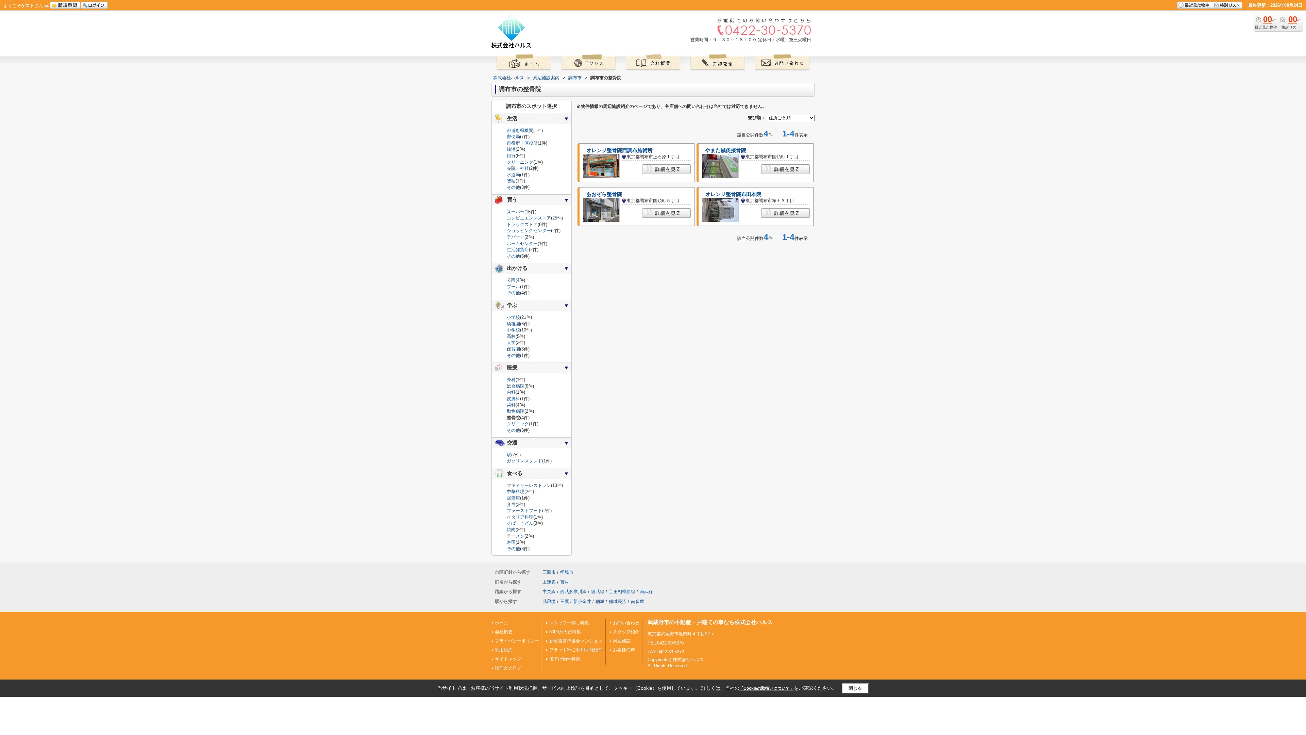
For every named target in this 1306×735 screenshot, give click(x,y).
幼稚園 (513, 323)
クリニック (518, 423)
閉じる (855, 688)
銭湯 (511, 149)
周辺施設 (622, 640)
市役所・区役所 (522, 143)
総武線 (597, 591)
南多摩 (637, 601)
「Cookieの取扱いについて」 (766, 688)
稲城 (600, 601)
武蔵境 (549, 601)
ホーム (501, 622)
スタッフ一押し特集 (569, 622)
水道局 (513, 174)
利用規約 (504, 649)
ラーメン (515, 536)
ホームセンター (522, 243)
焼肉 (511, 529)
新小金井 (582, 601)
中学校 (513, 329)
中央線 (549, 591)
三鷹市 (549, 572)
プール (513, 286)
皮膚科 (513, 398)
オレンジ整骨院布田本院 (733, 194)
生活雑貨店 (518, 249)
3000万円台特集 (565, 631)
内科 (511, 392)
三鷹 (564, 601)
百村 (564, 582)
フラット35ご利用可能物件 (576, 649)
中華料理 (515, 491)
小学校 (513, 317)
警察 (511, 180)
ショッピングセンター (529, 230)
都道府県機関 (520, 130)
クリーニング (520, 162)
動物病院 (515, 411)
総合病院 (515, 386)
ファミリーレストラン (529, 485)
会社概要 (504, 631)
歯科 (511, 405)
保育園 (513, 349)
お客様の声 (624, 649)
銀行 (511, 155)
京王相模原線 (622, 591)
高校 (511, 336)
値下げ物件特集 (564, 659)
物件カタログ (508, 667)
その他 (513, 187)
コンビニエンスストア (529, 217)
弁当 (511, 504)
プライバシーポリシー (517, 640)
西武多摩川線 (573, 591)
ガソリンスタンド (524, 460)
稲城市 (566, 572)
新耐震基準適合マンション (575, 640)
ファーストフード (524, 510)
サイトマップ (508, 659)
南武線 (646, 591)
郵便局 (513, 136)
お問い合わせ (626, 622)
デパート (515, 237)
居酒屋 (513, 498)
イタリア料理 (520, 517)
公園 (511, 280)
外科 (511, 379)
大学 (511, 342)
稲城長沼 (617, 601)
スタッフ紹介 (626, 631)
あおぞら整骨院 (604, 194)
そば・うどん (520, 523)
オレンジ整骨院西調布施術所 (619, 150)
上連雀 (549, 582)
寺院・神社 (518, 168)
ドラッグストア (522, 224)
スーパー (515, 211)
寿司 (511, 542)
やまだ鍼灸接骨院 (725, 150)
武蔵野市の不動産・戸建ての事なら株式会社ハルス (710, 622)
